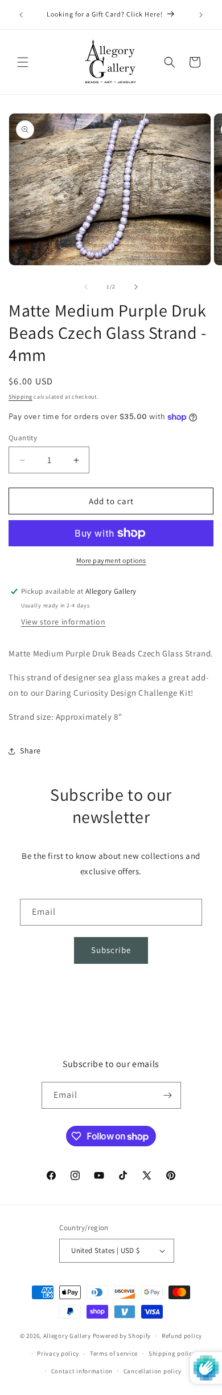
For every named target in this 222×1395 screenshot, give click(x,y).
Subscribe (111, 949)
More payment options (111, 560)
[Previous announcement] (21, 14)
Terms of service (114, 1353)
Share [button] (30, 750)
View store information (63, 622)
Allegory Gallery (67, 1336)
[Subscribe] (167, 1095)
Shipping (20, 396)
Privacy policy (58, 1353)
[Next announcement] (200, 14)
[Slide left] (85, 286)
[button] (22, 62)
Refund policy (182, 1336)
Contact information (82, 1371)
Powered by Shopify (122, 1336)
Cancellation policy (153, 1371)
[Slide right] (136, 286)
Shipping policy (172, 1353)
